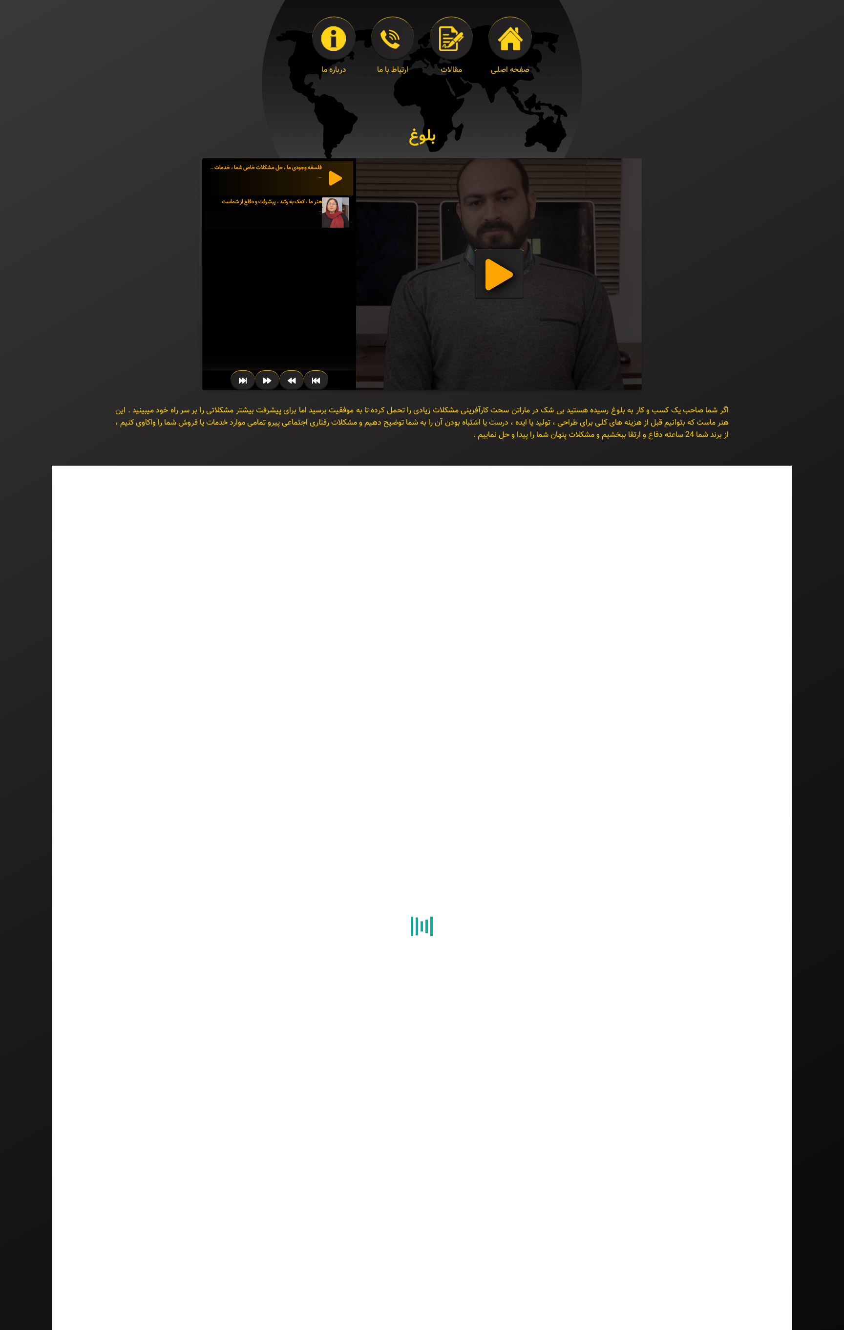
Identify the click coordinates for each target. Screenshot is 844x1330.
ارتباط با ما (392, 70)
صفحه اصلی (510, 70)
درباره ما (333, 70)
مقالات (451, 70)
